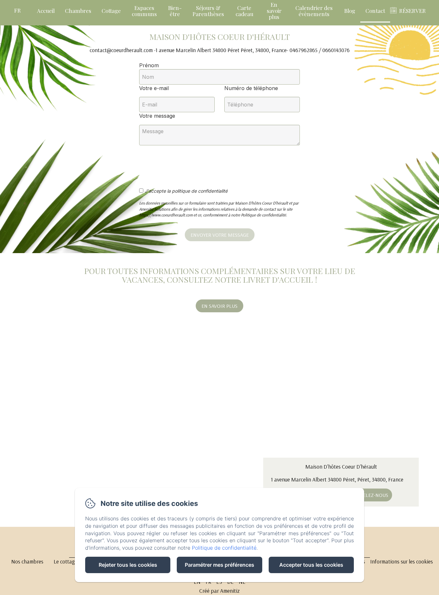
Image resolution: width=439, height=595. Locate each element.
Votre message (157, 116)
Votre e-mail (154, 88)
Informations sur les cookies (401, 561)
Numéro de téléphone (251, 88)
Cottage (111, 10)
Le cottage (65, 561)
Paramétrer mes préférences (219, 565)
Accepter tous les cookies (311, 565)
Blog (349, 10)
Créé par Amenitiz (219, 590)
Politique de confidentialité (224, 548)
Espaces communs (144, 10)
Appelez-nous (371, 495)
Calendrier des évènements (314, 10)
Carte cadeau (244, 10)
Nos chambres (27, 561)
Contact (375, 10)
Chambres (78, 10)
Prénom (149, 65)
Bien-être (175, 10)
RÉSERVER (412, 10)
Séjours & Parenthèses (208, 10)
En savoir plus (274, 10)
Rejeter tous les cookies (128, 565)
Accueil (46, 10)
